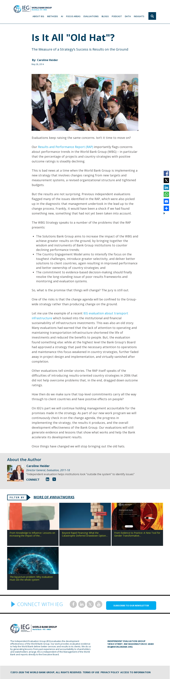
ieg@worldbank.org (120, 646)
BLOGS (105, 16)
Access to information (135, 672)
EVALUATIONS (91, 16)
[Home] (33, 9)
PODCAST (117, 16)
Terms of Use (91, 672)
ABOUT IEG (38, 16)
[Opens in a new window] (47, 479)
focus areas (73, 16)
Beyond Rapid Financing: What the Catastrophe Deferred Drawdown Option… (85, 534)
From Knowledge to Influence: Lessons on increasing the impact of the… (32, 534)
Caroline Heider (47, 60)
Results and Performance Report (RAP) (65, 147)
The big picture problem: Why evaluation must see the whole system (31, 578)
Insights (139, 16)
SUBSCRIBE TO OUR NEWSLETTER (131, 605)
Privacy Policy (110, 672)
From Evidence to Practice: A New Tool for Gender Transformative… (137, 534)
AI (62, 16)
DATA (128, 16)
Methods (52, 16)
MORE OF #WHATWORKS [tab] (54, 497)
